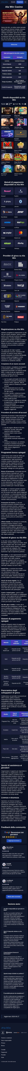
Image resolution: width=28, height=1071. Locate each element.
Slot (23, 104)
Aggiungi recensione (14, 840)
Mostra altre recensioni (14, 896)
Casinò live (10, 104)
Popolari (3, 104)
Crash (16, 104)
